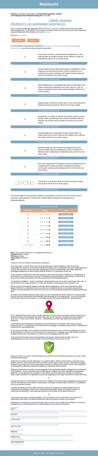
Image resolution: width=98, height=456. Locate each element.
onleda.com (15, 407)
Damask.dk (48, 46)
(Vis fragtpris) (22, 35)
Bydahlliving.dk (16, 48)
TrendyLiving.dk (58, 46)
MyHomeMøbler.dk (70, 46)
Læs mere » (19, 40)
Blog (43, 453)
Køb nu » (33, 40)
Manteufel (49, 4)
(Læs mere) (47, 32)
